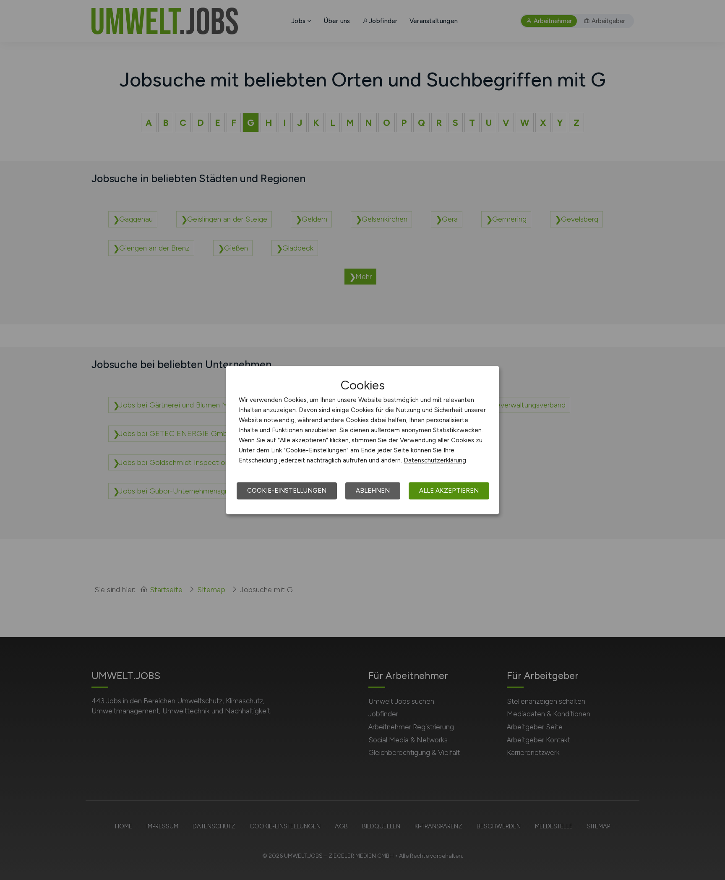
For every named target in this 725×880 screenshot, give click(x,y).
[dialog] (362, 440)
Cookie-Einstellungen (286, 490)
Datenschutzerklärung (435, 460)
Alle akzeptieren (449, 490)
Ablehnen (373, 490)
